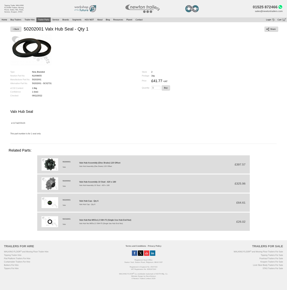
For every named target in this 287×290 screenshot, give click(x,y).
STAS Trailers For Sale (273, 268)
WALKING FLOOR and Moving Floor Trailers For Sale (258, 252)
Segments (76, 20)
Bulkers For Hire (11, 265)
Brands (65, 20)
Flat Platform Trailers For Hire (17, 258)
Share (273, 29)
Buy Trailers (15, 20)
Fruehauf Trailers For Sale (271, 258)
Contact (139, 20)
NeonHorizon (151, 276)
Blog (108, 20)
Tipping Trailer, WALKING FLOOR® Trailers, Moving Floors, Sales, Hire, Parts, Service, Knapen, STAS (14, 8)
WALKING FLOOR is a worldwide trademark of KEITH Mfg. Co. (143, 274)
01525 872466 (265, 7)
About (99, 20)
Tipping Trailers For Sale (272, 255)
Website (137, 276)
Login (268, 20)
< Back (16, 29)
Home (4, 20)
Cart (279, 20)
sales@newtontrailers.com (269, 11)
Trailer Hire (30, 20)
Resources (118, 20)
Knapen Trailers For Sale (271, 262)
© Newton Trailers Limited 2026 (143, 278)
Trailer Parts (43, 20)
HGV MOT (89, 20)
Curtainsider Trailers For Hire (17, 262)
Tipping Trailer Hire (12, 255)
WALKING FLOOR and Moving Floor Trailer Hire (26, 252)
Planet (129, 20)
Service (55, 20)
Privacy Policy (154, 246)
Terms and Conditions (136, 246)
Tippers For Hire (11, 268)
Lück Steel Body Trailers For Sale (268, 265)
